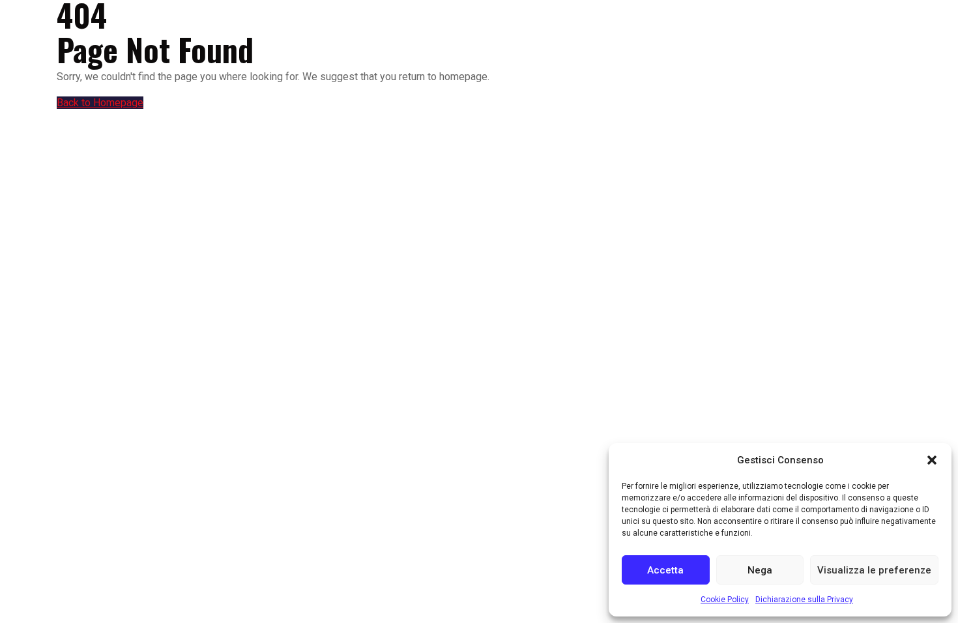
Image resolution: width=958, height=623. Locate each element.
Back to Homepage (100, 102)
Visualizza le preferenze (874, 570)
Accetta (665, 570)
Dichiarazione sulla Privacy (804, 599)
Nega (760, 570)
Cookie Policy (725, 599)
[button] (931, 460)
